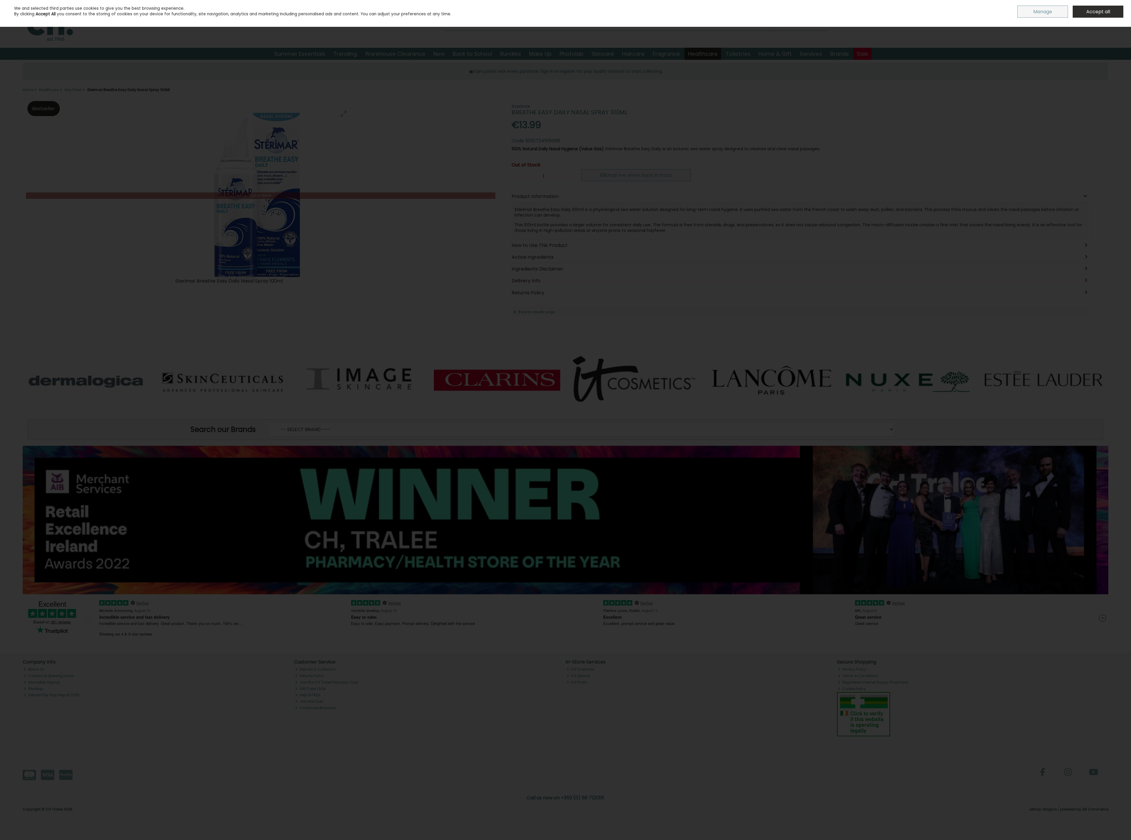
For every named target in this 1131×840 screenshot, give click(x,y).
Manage (1042, 11)
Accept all (1098, 11)
